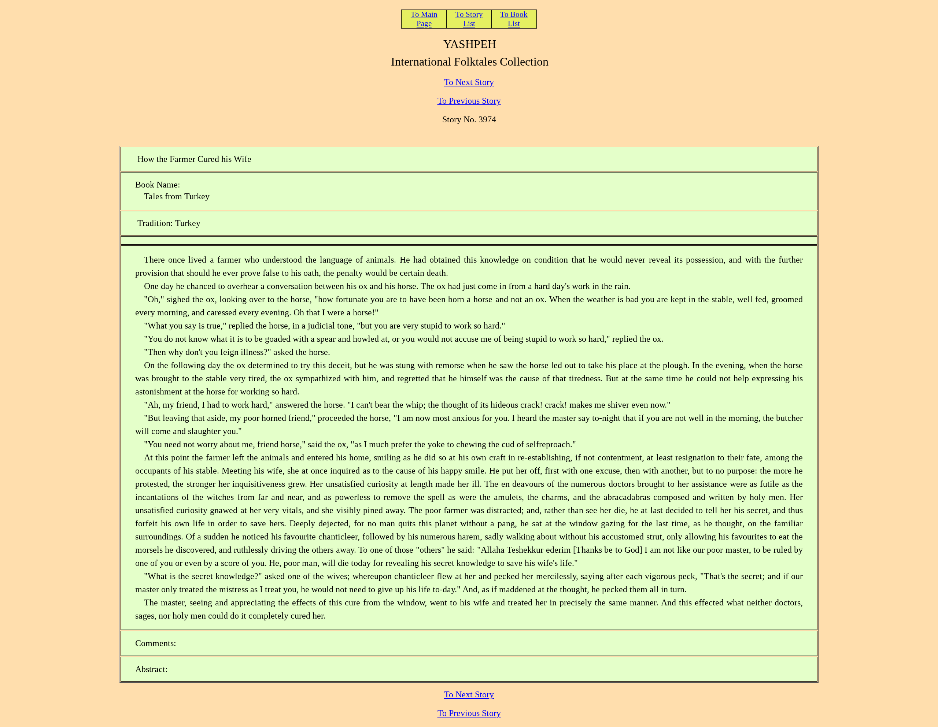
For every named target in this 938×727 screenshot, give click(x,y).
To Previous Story (469, 100)
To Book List (514, 19)
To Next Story (469, 82)
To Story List (469, 19)
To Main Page (424, 19)
